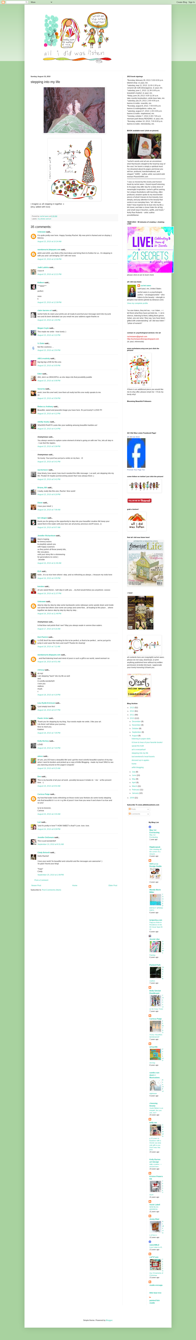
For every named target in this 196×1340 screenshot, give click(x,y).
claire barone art (45, 310)
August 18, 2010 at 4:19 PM (49, 695)
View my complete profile (137, 303)
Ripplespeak (154, 847)
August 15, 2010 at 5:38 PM (49, 446)
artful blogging (138, 767)
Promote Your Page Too (136, 470)
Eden (40, 374)
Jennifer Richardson (46, 536)
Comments (135, 814)
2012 (132, 711)
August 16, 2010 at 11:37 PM (49, 593)
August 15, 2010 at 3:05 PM (49, 365)
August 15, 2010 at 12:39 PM (49, 302)
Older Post (112, 885)
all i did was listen (133, 437)
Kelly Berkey (43, 741)
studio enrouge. (156, 1285)
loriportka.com (155, 920)
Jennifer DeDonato (46, 837)
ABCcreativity (44, 358)
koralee (41, 586)
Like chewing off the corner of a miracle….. (155, 851)
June (134, 775)
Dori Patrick (43, 637)
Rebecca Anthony (45, 407)
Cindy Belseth (44, 852)
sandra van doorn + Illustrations (154, 1075)
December (136, 721)
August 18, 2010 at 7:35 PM (49, 733)
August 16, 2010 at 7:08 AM (49, 510)
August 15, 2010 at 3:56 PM (49, 398)
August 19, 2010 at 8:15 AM (49, 768)
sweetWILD (154, 1245)
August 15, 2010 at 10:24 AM (49, 241)
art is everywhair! (139, 749)
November (136, 725)
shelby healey (44, 422)
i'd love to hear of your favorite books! (147, 742)
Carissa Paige (44, 794)
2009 (132, 798)
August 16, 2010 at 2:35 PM (49, 578)
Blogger (109, 1320)
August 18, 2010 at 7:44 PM (49, 748)
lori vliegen (42, 518)
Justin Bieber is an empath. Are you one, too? (156, 1110)
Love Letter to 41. (155, 1247)
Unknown (42, 232)
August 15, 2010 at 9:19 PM (49, 494)
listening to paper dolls (141, 739)
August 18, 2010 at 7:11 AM (49, 647)
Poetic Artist (43, 718)
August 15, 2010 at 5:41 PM (49, 462)
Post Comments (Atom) (51, 890)
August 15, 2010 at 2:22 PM (49, 335)
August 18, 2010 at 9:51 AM (49, 662)
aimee (40, 756)
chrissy (41, 670)
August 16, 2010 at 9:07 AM (49, 527)
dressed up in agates (140, 760)
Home (74, 885)
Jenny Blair (154, 1219)
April (134, 782)
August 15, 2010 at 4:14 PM (49, 429)
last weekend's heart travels (143, 757)
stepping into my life (140, 753)
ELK (39, 571)
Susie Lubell (154, 1205)
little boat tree (155, 1293)
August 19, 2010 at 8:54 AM (49, 786)
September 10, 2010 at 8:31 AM (51, 844)
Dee (39, 777)
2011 (132, 715)
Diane (40, 503)
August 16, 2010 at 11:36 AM (49, 563)
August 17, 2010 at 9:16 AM (49, 629)
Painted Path (154, 965)
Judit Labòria (43, 267)
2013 (132, 708)
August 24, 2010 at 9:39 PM (49, 829)
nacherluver (43, 470)
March (135, 786)
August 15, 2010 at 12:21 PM (49, 274)
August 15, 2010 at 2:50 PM (49, 350)
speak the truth (138, 746)
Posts (133, 809)
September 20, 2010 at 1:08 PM (51, 875)
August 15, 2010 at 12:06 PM (49, 259)
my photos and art (44, 219)
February (136, 790)
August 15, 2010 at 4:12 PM (49, 414)
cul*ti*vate (153, 1257)
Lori (39, 822)
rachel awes (146, 286)
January (135, 793)
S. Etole (41, 343)
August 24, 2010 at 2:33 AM (49, 814)
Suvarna (41, 389)
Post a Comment (41, 880)
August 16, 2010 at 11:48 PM (49, 614)
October (135, 728)
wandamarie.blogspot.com (49, 250)
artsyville (153, 1047)
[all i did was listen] (136, 467)
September (137, 732)
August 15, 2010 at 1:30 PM (49, 320)
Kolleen (41, 282)
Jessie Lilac (154, 939)
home (134, 764)
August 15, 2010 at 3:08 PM (49, 381)
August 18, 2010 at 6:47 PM (49, 710)
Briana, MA (42, 488)
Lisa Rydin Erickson (46, 703)
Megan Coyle (43, 328)
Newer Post (36, 885)
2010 (132, 718)
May (134, 779)
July (134, 772)
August (135, 736)
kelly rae (153, 1123)
